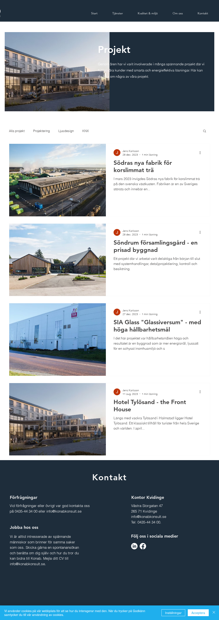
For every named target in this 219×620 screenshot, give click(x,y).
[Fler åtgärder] (201, 152)
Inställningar (173, 613)
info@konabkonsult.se (63, 511)
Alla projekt (17, 131)
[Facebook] (143, 546)
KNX (85, 131)
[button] (205, 131)
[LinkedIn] (134, 546)
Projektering (41, 131)
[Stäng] (213, 613)
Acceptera (198, 613)
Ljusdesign (66, 131)
